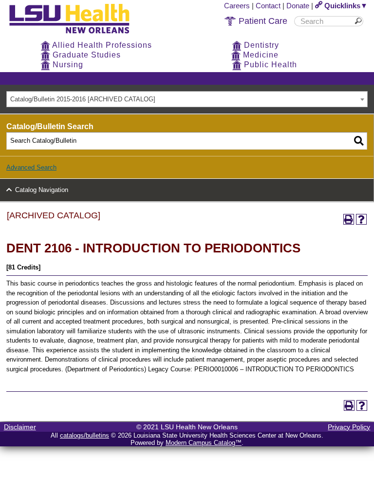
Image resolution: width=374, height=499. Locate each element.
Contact (268, 5)
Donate (297, 5)
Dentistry (260, 45)
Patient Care (261, 21)
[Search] (359, 141)
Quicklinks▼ (345, 5)
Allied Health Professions (101, 45)
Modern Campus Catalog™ (204, 442)
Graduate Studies (85, 55)
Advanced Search (31, 167)
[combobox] (187, 99)
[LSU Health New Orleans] (77, 34)
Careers (237, 5)
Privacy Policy (349, 427)
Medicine (260, 55)
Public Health (269, 64)
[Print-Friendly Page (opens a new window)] (348, 219)
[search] (325, 21)
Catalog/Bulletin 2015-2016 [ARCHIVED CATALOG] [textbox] (82, 99)
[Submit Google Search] (359, 21)
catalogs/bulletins (84, 435)
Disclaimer (20, 427)
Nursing (66, 64)
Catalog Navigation (41, 189)
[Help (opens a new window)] (361, 219)
